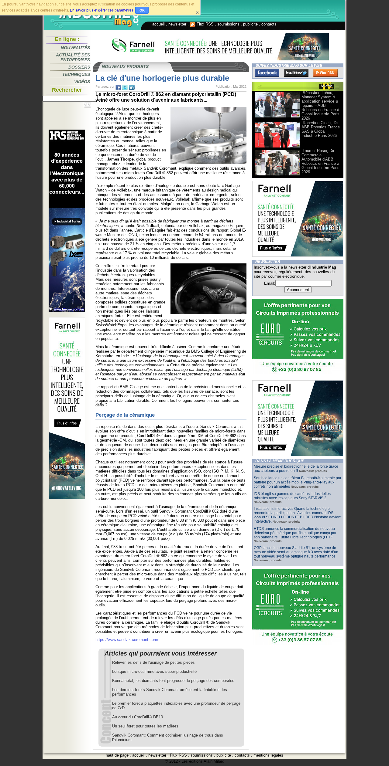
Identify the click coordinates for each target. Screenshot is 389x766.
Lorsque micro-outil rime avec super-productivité (154, 671)
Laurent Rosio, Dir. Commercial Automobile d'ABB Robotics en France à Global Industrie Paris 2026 (320, 161)
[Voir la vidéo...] (277, 117)
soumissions (228, 24)
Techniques (76, 74)
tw (125, 87)
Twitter (296, 73)
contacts (269, 24)
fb (118, 87)
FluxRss (325, 73)
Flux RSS (204, 24)
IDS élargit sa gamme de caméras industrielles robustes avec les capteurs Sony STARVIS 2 (292, 496)
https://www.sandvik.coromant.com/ (126, 639)
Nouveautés (75, 47)
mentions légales (268, 755)
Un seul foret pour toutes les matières (145, 726)
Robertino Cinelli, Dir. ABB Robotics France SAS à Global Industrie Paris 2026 (320, 129)
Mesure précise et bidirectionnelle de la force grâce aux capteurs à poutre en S (296, 468)
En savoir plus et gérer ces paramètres (101, 10)
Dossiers (79, 67)
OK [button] (142, 10)
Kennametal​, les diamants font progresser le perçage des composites (173, 680)
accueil (158, 24)
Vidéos (82, 81)
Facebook (267, 73)
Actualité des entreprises (73, 57)
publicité (250, 24)
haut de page (117, 755)
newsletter (177, 24)
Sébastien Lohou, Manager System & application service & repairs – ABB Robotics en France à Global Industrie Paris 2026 (320, 105)
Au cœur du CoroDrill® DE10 (137, 717)
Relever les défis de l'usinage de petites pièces (153, 662)
